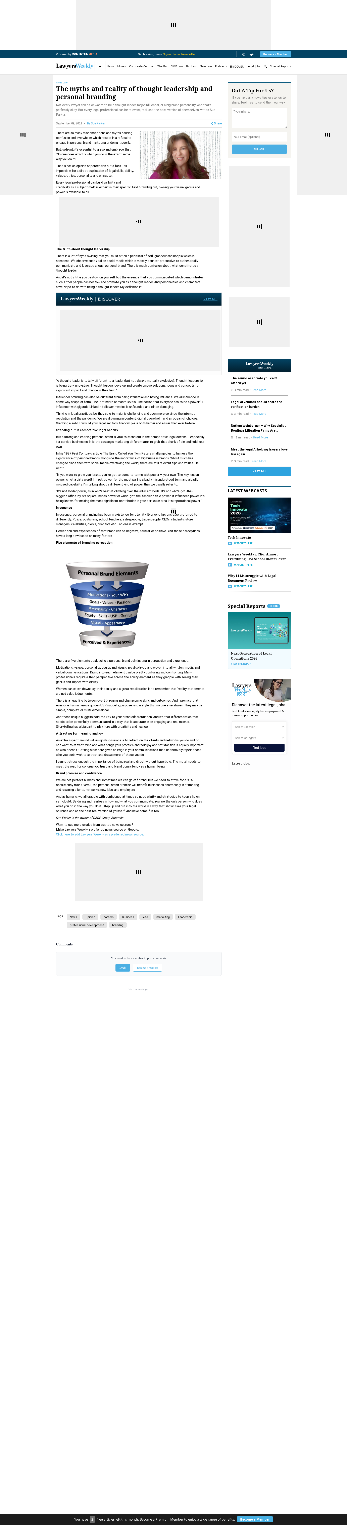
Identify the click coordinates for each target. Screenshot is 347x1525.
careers (109, 917)
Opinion (90, 917)
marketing (163, 917)
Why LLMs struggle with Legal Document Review (252, 578)
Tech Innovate (239, 537)
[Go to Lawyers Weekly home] (74, 66)
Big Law (191, 66)
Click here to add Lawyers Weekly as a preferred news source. (100, 834)
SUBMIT (259, 149)
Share (218, 123)
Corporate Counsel (141, 66)
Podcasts (221, 66)
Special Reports (280, 66)
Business (128, 917)
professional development (87, 925)
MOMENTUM (84, 54)
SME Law (177, 66)
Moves (121, 66)
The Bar (162, 66)
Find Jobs (259, 747)
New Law (206, 66)
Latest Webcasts (247, 490)
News (110, 66)
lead (145, 917)
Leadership (185, 917)
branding (117, 925)
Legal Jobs (253, 66)
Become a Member (275, 54)
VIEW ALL (210, 299)
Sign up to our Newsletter (179, 54)
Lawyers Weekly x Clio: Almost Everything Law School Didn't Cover (257, 556)
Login (250, 54)
